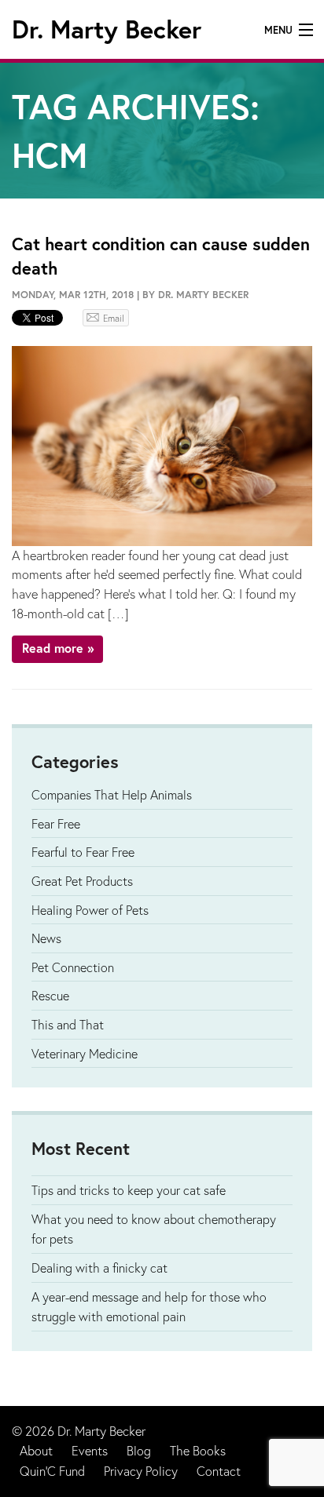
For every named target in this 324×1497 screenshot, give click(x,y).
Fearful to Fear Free (82, 851)
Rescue (50, 995)
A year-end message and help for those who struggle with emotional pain (149, 1306)
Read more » (58, 647)
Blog (139, 1450)
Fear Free (55, 823)
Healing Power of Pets (90, 909)
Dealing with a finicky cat (99, 1267)
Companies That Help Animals (111, 794)
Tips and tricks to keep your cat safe (128, 1190)
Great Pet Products (82, 880)
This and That (67, 1024)
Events (90, 1450)
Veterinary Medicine (84, 1053)
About (36, 1450)
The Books (198, 1450)
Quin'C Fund (52, 1470)
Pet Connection (72, 967)
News (46, 938)
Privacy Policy (141, 1470)
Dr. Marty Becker (106, 29)
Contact (219, 1470)
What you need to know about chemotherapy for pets (153, 1229)
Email (113, 318)
